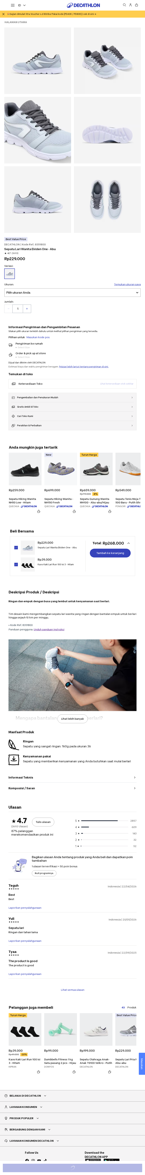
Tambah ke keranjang (110, 552)
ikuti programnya (44, 873)
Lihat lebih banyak (72, 718)
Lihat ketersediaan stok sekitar (117, 383)
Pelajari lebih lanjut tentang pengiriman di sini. (84, 366)
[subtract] (8, 309)
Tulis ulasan (43, 821)
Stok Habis (75, 1168)
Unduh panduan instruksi (49, 629)
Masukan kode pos (38, 337)
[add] (27, 309)
